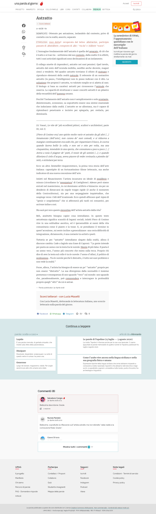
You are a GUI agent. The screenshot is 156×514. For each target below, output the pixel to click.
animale (100, 86)
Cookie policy (118, 478)
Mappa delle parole (56, 491)
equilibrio (102, 179)
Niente (84, 247)
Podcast (83, 487)
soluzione (41, 82)
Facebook (84, 478)
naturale (74, 75)
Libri (62, 9)
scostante (103, 99)
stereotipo (65, 210)
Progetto (20, 9)
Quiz (50, 483)
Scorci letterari (44, 24)
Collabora (86, 9)
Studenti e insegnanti (56, 487)
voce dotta (54, 42)
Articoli (18, 496)
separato (93, 51)
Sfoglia (40, 9)
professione (42, 258)
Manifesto (30, 9)
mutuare (102, 71)
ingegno (61, 93)
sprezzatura (66, 182)
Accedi (126, 3)
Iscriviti (136, 3)
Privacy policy (119, 483)
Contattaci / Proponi (56, 474)
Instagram (84, 483)
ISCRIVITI (126, 62)
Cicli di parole (52, 9)
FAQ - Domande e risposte (26, 491)
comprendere (72, 278)
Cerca (137, 10)
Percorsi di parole (22, 487)
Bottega (106, 9)
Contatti (76, 9)
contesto (80, 55)
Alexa (82, 491)
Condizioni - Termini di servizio (125, 474)
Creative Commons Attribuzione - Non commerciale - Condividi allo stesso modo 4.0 (100, 508)
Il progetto (19, 474)
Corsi (67, 9)
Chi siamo (19, 483)
